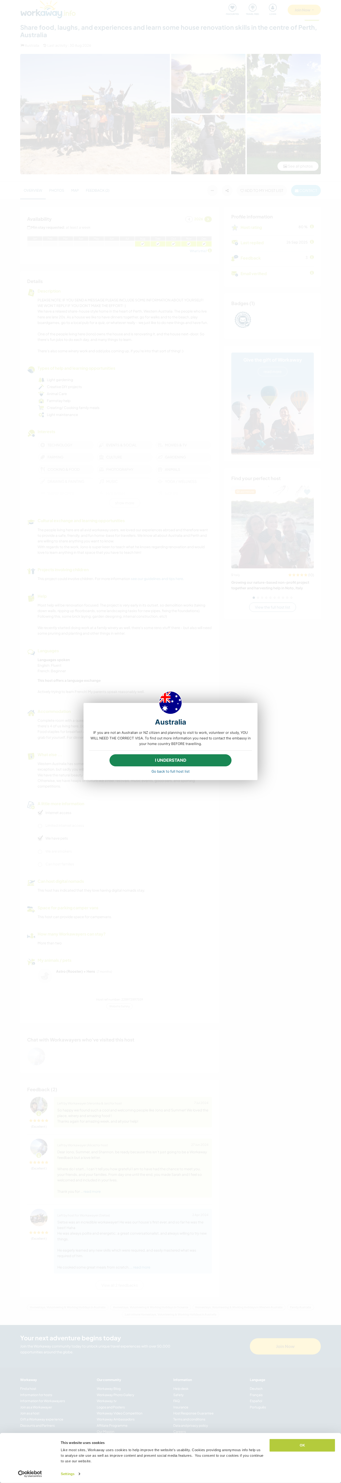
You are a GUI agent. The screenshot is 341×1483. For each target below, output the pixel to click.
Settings (67, 1474)
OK (302, 1445)
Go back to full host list (170, 771)
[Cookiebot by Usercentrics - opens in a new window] (30, 1473)
